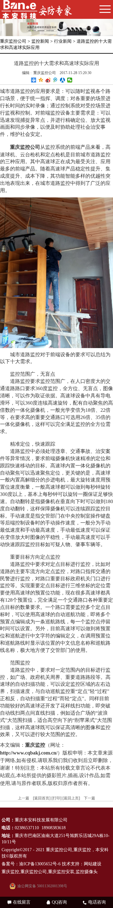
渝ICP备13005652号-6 (40, 864)
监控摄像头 (87, 871)
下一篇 (89, 798)
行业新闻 (63, 41)
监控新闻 (40, 41)
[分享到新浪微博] (48, 80)
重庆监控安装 (61, 871)
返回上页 (71, 798)
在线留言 (19, 902)
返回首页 (41, 798)
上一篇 (23, 798)
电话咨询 (94, 902)
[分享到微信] (70, 80)
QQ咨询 (56, 902)
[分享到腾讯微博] (55, 80)
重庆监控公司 (13, 41)
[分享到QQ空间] (41, 80)
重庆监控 (82, 849)
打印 (56, 798)
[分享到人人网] (62, 80)
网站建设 (92, 864)
